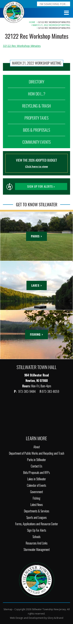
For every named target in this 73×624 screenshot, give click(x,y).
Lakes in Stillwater (36, 479)
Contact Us (36, 466)
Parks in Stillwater (36, 460)
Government (36, 492)
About (36, 447)
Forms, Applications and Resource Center (36, 524)
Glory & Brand (55, 618)
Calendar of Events (36, 485)
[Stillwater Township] (36, 580)
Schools (36, 537)
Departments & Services (36, 511)
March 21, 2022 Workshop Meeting (51, 25)
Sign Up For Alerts (36, 530)
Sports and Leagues (36, 517)
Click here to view (36, 166)
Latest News (36, 505)
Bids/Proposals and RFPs (36, 473)
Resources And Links (36, 543)
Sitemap (8, 609)
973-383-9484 (27, 391)
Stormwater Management (37, 550)
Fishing (36, 498)
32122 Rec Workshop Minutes (22, 46)
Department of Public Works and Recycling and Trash (36, 453)
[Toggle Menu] (66, 13)
